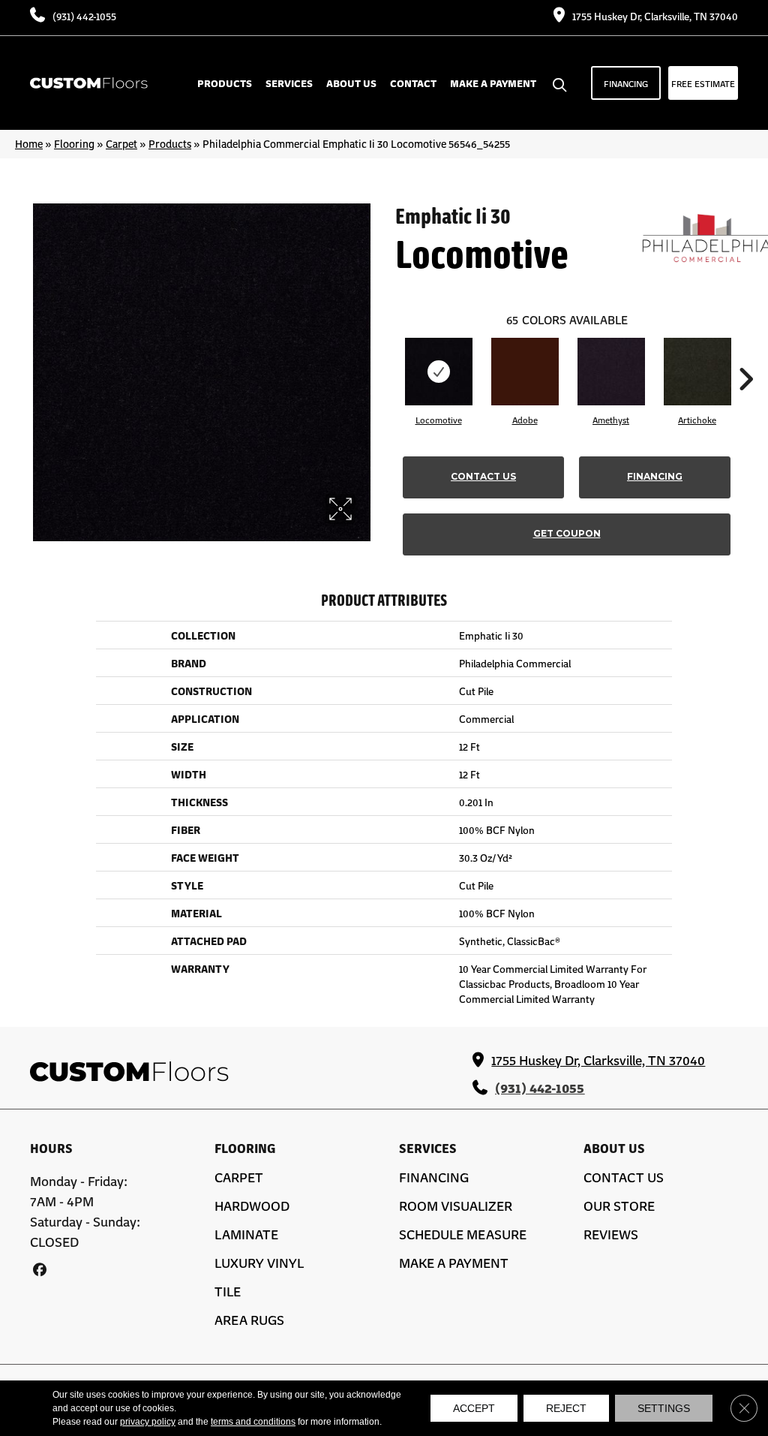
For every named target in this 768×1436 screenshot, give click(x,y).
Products (169, 143)
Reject (566, 1408)
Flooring (74, 143)
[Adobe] (525, 371)
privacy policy (148, 1421)
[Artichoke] (697, 371)
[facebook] (39, 1269)
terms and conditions (253, 1421)
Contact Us (483, 476)
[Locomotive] (438, 371)
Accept (474, 1408)
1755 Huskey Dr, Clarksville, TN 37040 (655, 15)
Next (745, 356)
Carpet (121, 143)
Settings (664, 1408)
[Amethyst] (611, 371)
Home (29, 143)
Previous (387, 356)
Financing (654, 476)
